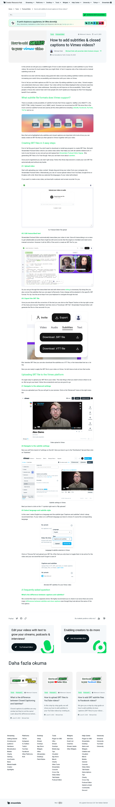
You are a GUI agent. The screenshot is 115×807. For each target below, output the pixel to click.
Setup (39, 738)
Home (10, 9)
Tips (53, 751)
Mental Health (11, 764)
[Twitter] (17, 619)
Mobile (9, 751)
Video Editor (56, 775)
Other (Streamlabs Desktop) (41, 754)
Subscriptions (86, 772)
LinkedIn (76, 108)
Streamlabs (106, 2)
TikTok (24, 110)
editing (67, 289)
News (9, 762)
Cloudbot (55, 754)
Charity (9, 754)
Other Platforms (27, 754)
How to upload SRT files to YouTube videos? (56, 699)
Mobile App (55, 749)
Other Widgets (71, 749)
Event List (70, 741)
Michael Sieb (25, 718)
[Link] (25, 618)
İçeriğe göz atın (67, 24)
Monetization (11, 749)
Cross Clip (55, 772)
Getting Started (12, 738)
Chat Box (70, 744)
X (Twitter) (25, 744)
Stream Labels (72, 746)
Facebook (82, 108)
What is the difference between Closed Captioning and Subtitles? (22, 700)
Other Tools (56, 764)
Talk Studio (55, 777)
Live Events (11, 759)
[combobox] (27, 15)
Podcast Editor (26, 9)
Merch (54, 759)
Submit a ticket (87, 785)
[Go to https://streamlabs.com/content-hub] (12, 3)
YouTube (90, 108)
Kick (23, 757)
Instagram (25, 741)
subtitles (72, 155)
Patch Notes (41, 759)
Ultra (53, 741)
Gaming (9, 757)
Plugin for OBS (57, 738)
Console (85, 764)
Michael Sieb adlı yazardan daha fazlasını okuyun (82, 51)
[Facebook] (21, 619)
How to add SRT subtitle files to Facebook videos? (91, 699)
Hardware (10, 746)
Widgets (39, 749)
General (84, 762)
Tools (17, 9)
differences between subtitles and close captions (43, 601)
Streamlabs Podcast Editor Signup (71, 153)
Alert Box (70, 738)
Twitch (24, 746)
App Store (40, 746)
